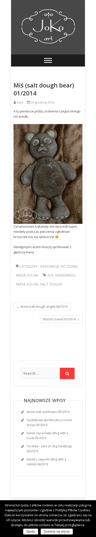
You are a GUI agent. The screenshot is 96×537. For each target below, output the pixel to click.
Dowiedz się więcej (57, 531)
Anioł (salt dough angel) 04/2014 (41, 306)
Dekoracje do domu (59, 266)
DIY (50, 275)
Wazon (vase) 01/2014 (61, 319)
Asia (19, 102)
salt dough (51, 284)
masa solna (27, 284)
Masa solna (27, 275)
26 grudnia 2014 (42, 102)
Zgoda (30, 531)
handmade (65, 275)
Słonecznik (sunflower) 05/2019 (48, 412)
